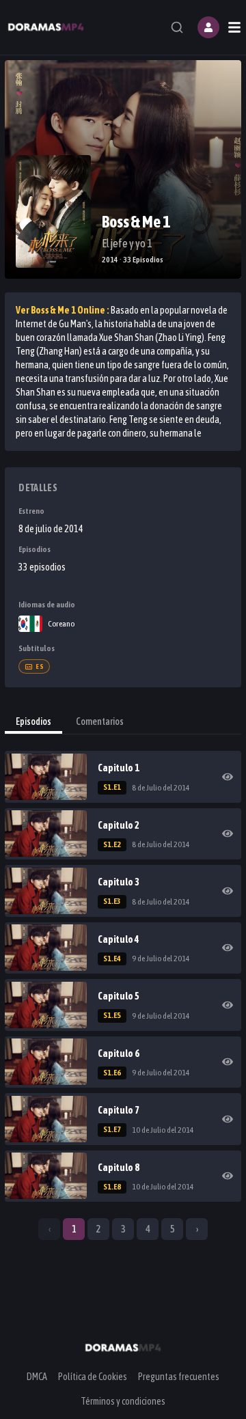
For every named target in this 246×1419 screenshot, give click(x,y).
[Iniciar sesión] (208, 27)
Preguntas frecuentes (178, 1376)
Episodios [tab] (33, 721)
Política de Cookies (92, 1376)
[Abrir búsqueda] (177, 27)
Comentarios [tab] (100, 721)
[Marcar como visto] (227, 776)
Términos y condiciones (123, 1401)
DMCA (37, 1376)
